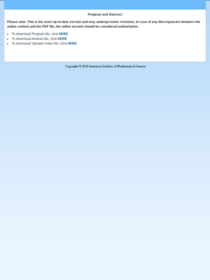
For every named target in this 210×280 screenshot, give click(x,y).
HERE (63, 34)
